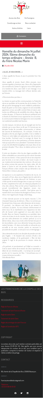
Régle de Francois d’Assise (9, 306)
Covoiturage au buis (14, 23)
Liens (29, 28)
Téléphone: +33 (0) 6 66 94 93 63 (8, 385)
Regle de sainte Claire (8, 314)
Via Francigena (29, 18)
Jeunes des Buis (14, 18)
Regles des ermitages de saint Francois (13, 322)
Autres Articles (17, 28)
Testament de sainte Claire (9, 318)
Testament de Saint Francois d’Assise (13, 310)
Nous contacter (30, 23)
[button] (21, 43)
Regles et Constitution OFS (10, 326)
